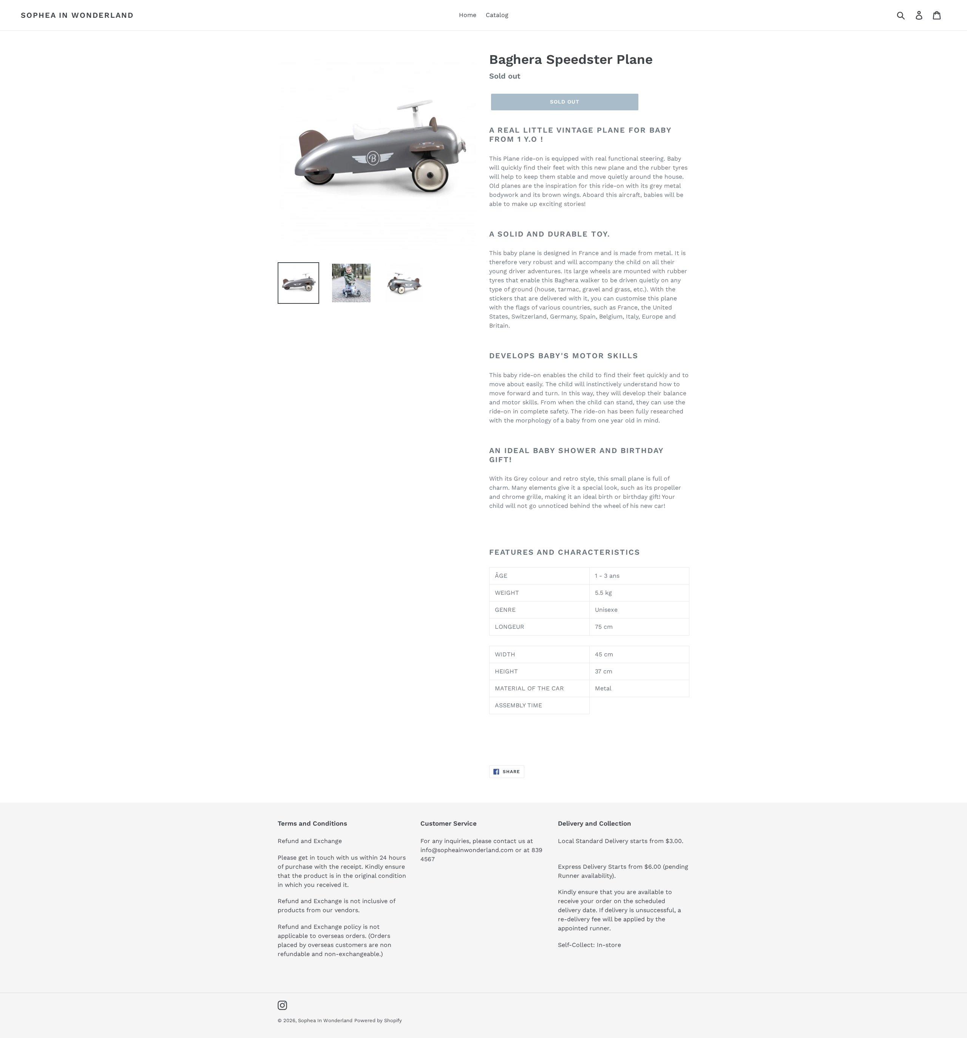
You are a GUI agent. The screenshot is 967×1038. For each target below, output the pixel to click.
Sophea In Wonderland (77, 15)
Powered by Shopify (378, 1020)
